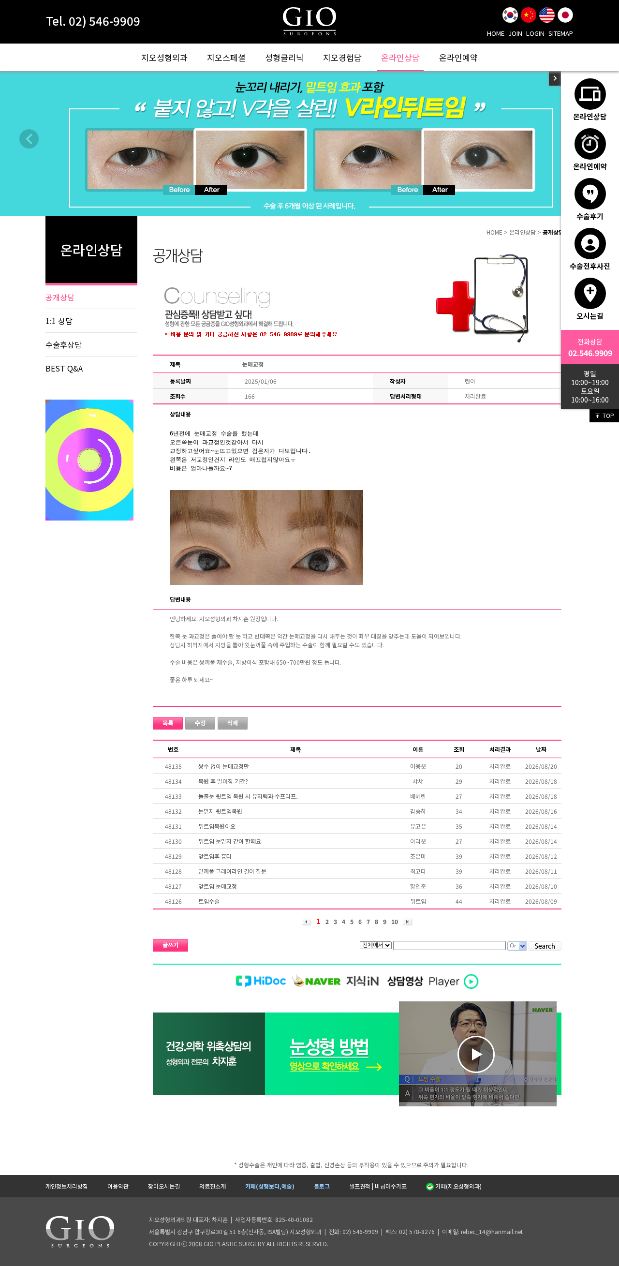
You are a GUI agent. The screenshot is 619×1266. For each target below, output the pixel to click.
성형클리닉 (284, 57)
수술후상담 (63, 344)
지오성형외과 (164, 57)
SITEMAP (560, 33)
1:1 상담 (59, 321)
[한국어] (510, 15)
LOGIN (535, 33)
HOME (495, 33)
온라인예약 (458, 57)
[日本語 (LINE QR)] (565, 15)
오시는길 (590, 315)
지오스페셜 (226, 57)
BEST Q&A (64, 368)
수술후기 (590, 216)
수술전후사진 (590, 265)
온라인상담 (400, 57)
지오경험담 (342, 57)
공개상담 (59, 297)
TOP (608, 415)
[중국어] (528, 15)
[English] (547, 15)
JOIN (515, 33)
